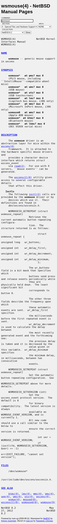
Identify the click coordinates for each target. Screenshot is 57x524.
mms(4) (37, 493)
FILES (4, 465)
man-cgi (29, 521)
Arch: (42, 24)
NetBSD (46, 518)
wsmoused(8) (30, 502)
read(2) (19, 166)
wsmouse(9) (48, 502)
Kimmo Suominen (8, 521)
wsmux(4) (14, 499)
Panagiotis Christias (44, 521)
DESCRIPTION (9, 135)
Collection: (7, 29)
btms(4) (13, 493)
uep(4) (5, 496)
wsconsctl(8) (23, 177)
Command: (6, 18)
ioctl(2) (35, 194)
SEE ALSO (7, 488)
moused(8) (29, 499)
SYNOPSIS (7, 70)
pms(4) (49, 493)
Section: (6, 24)
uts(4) (29, 496)
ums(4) (17, 496)
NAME (4, 53)
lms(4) (26, 493)
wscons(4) (7, 146)
